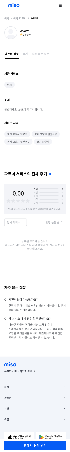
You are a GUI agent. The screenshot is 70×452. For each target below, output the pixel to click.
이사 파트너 (20, 18)
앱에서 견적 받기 (35, 445)
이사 (6, 18)
